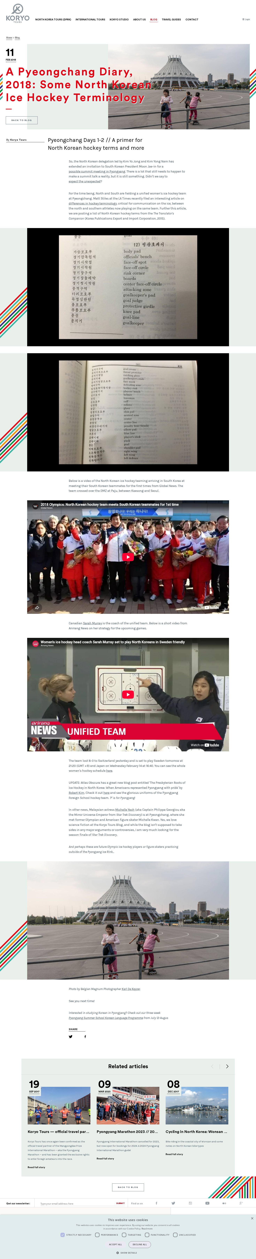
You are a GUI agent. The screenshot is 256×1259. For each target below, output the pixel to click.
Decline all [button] (140, 1244)
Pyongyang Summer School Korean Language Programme (106, 1018)
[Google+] (241, 1204)
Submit (120, 1203)
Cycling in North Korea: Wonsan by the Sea (204, 1132)
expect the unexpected (84, 181)
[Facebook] (85, 1037)
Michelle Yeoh (124, 810)
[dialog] (128, 1237)
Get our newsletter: (18, 1203)
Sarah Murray (92, 623)
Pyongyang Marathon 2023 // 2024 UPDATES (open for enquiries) (155, 1132)
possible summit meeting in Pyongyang (97, 171)
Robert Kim (76, 793)
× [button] (252, 1218)
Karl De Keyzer (131, 989)
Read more (147, 1228)
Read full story (36, 1167)
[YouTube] (207, 1204)
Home (9, 37)
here (109, 771)
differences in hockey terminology (93, 203)
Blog (17, 37)
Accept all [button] (115, 1244)
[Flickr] (224, 1203)
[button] (128, 1253)
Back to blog (21, 120)
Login (247, 19)
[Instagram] (190, 1204)
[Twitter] (71, 1037)
